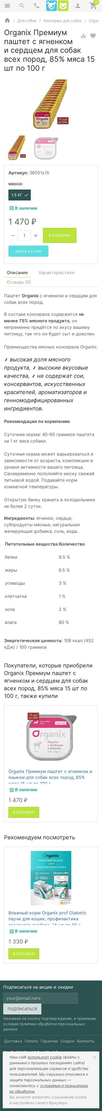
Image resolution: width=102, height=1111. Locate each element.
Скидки (67, 1041)
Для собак (27, 20)
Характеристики (57, 272)
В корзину (60, 235)
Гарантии (49, 1041)
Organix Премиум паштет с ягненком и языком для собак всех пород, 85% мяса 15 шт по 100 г (50, 777)
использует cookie (45, 1057)
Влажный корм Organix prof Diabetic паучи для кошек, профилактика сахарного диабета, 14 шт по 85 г (47, 919)
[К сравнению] (83, 36)
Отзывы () (19, 282)
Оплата (31, 1041)
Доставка (13, 1041)
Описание (17, 272)
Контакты (85, 1041)
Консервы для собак (63, 20)
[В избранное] (93, 36)
